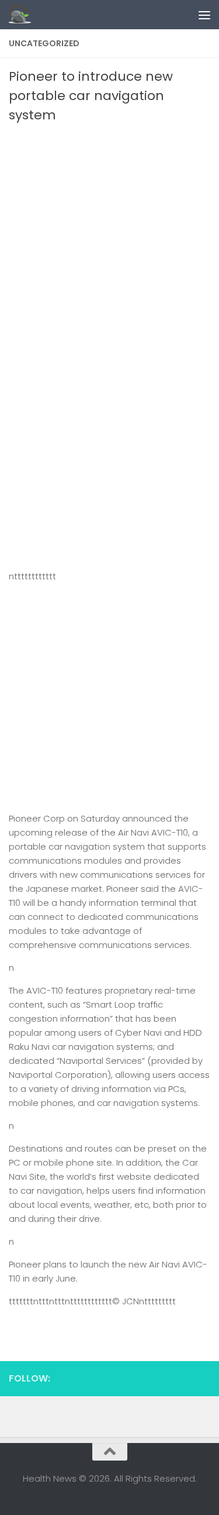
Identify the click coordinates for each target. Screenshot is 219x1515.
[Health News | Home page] (24, 15)
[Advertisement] (109, 240)
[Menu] (204, 14)
